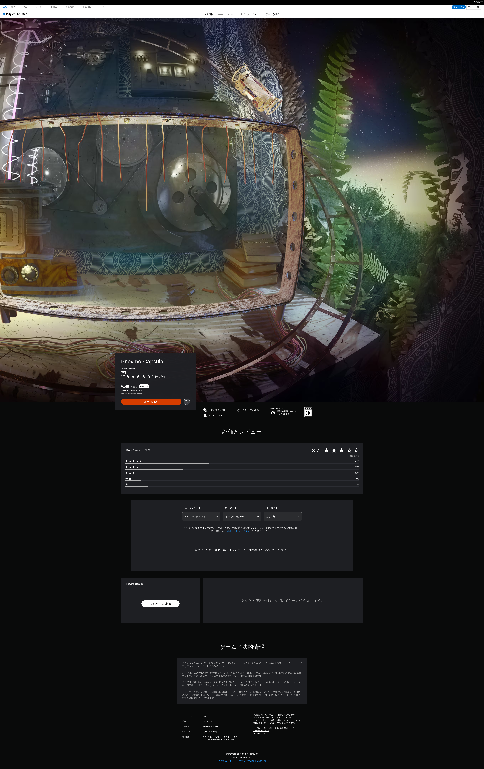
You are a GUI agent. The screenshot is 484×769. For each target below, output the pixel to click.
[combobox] (201, 516)
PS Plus (53, 7)
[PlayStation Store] (15, 14)
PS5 (25, 7)
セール (231, 14)
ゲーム (38, 7)
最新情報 (87, 7)
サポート (104, 7)
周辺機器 (70, 7)
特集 (220, 14)
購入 (13, 7)
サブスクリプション (250, 14)
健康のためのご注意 (261, 731)
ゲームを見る (272, 14)
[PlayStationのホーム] (5, 7)
